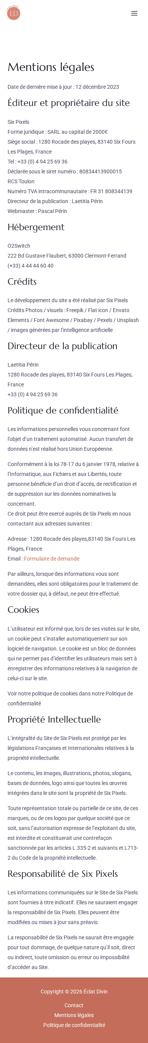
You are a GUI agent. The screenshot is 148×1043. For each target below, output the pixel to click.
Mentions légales (74, 1015)
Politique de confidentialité (74, 1025)
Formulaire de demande (51, 559)
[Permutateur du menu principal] (134, 13)
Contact (74, 1005)
